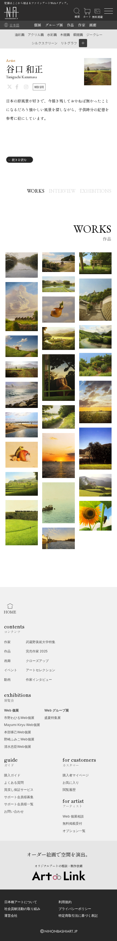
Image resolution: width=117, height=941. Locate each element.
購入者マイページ (76, 775)
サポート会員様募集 (18, 797)
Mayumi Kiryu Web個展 (22, 725)
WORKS (35, 191)
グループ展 (54, 25)
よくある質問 (14, 782)
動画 (7, 679)
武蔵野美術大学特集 (40, 642)
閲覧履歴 (69, 790)
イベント (10, 670)
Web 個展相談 (73, 816)
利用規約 (65, 902)
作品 (70, 25)
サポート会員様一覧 (18, 804)
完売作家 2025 (37, 651)
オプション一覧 (74, 831)
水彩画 (52, 34)
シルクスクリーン (44, 43)
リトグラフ (69, 43)
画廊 (92, 25)
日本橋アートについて (20, 902)
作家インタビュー (39, 679)
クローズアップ (37, 661)
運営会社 (10, 915)
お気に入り (71, 782)
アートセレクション (40, 670)
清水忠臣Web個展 (17, 747)
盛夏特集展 (52, 718)
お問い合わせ (14, 811)
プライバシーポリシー (75, 909)
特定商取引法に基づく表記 (78, 915)
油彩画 (19, 34)
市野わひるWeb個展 (19, 718)
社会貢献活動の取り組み (22, 909)
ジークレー (94, 34)
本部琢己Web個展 (17, 732)
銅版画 (78, 34)
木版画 (65, 34)
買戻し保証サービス (18, 790)
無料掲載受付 (72, 823)
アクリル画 (36, 34)
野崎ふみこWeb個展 (19, 739)
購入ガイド (12, 775)
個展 (37, 25)
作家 (81, 25)
